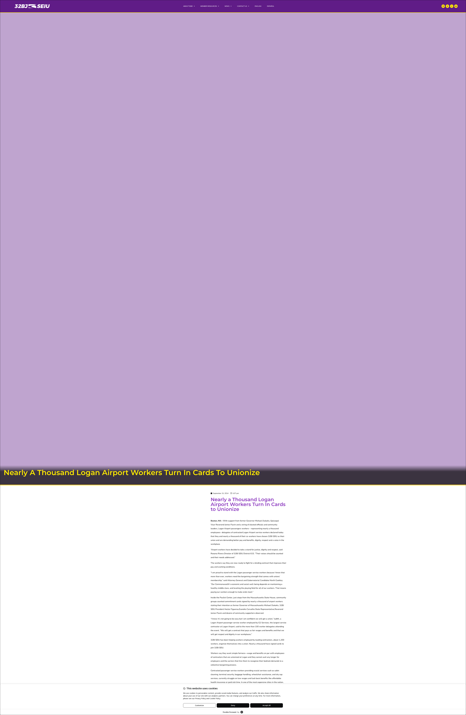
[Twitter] (447, 6)
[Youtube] (456, 6)
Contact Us (242, 6)
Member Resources (208, 6)
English (258, 6)
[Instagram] (451, 6)
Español (270, 6)
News (227, 6)
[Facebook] (443, 6)
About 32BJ (188, 6)
